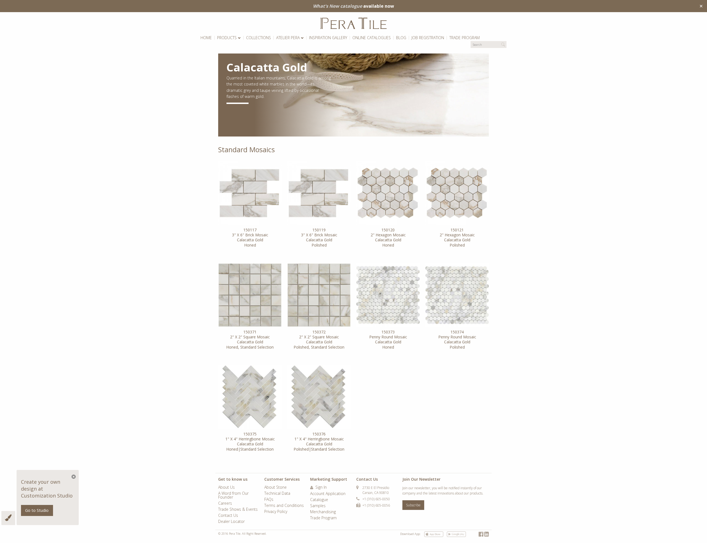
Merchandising (323, 512)
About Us (226, 487)
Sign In (320, 487)
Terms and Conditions (284, 506)
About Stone (275, 487)
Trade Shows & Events (238, 509)
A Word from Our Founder (233, 495)
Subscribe (413, 505)
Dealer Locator (231, 522)
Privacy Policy (275, 512)
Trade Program (323, 518)
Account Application (327, 494)
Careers (225, 503)
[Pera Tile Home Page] (353, 23)
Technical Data (277, 493)
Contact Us (228, 515)
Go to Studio (37, 510)
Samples (318, 506)
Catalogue (319, 500)
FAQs (268, 499)
